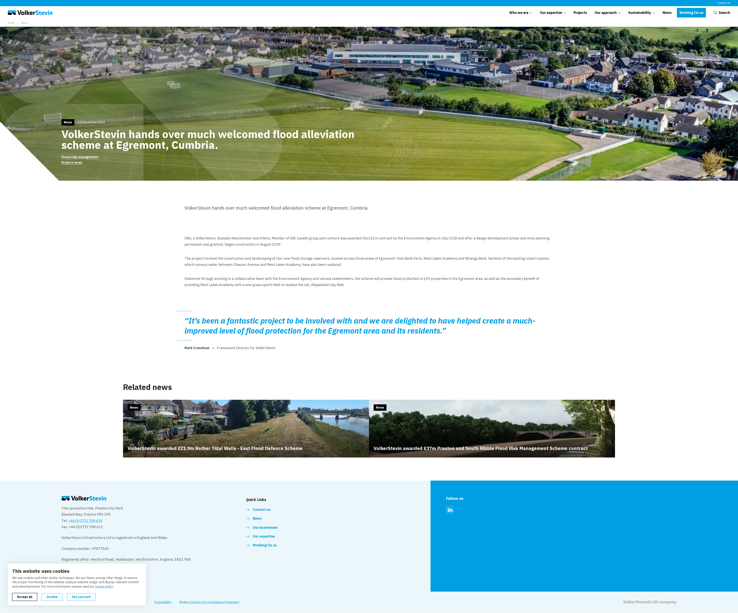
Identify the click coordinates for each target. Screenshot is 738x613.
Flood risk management (80, 157)
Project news (72, 162)
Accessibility (162, 602)
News (24, 23)
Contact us (723, 3)
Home (11, 23)
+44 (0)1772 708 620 (85, 520)
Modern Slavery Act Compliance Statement (209, 602)
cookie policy (104, 586)
